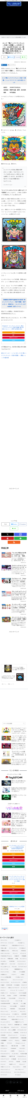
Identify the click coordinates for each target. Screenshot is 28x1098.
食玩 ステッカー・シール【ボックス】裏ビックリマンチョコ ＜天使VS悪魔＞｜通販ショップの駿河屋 (13, 355)
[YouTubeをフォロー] (7, 538)
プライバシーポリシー (14, 1093)
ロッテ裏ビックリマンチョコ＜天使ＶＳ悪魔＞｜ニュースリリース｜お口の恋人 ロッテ (14, 80)
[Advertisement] (14, 21)
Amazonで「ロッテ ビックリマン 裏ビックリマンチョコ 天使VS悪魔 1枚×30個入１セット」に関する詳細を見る (13, 327)
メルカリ (13, 340)
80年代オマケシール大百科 (16, 906)
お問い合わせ (20, 1090)
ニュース (5, 64)
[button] (24, 723)
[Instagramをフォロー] (20, 534)
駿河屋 (13, 866)
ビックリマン (12, 64)
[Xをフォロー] (7, 534)
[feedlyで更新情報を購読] (20, 538)
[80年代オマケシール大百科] (5, 910)
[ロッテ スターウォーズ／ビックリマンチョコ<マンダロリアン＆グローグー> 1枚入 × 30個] (5, 878)
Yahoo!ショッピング (13, 337)
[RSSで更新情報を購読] (14, 542)
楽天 (13, 857)
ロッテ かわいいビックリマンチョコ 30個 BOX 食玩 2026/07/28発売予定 (17, 847)
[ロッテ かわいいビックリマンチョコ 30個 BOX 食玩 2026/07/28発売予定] (5, 848)
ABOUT (7, 1090)
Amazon (13, 332)
